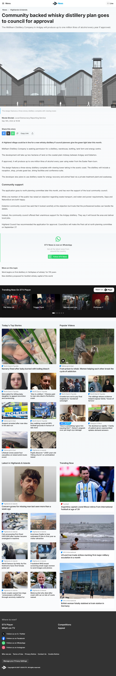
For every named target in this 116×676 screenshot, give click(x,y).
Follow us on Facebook (16, 638)
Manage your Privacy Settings (15, 661)
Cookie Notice (53, 654)
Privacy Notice (30, 654)
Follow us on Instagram (16, 647)
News (4, 10)
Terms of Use (18, 654)
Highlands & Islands (18, 10)
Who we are (6, 654)
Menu (8, 3)
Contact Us (42, 654)
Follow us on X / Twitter (16, 634)
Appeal (61, 628)
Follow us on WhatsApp (16, 643)
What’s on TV (8, 628)
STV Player (7, 624)
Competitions (64, 624)
